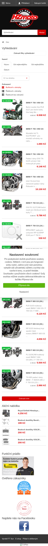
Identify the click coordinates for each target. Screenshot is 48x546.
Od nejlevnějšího (20, 64)
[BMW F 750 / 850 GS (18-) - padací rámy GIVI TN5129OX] (12, 183)
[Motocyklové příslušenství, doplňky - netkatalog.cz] (24, 513)
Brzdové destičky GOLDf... (29, 430)
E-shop (18, 539)
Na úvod (3, 42)
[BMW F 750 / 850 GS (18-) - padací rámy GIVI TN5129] (12, 159)
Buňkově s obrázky (13, 87)
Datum (6, 70)
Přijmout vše (24, 285)
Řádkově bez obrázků (14, 95)
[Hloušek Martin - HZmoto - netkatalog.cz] (24, 505)
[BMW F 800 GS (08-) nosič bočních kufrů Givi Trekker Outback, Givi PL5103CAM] (12, 352)
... (37, 112)
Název (6, 64)
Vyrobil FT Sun (8, 539)
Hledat (41, 32)
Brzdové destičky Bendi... (29, 420)
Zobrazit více (24, 398)
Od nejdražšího (37, 64)
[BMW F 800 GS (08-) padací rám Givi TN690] (12, 380)
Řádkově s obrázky (13, 91)
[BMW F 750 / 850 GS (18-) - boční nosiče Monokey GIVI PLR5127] (12, 109)
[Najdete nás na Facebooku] (24, 526)
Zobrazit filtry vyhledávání (24, 53)
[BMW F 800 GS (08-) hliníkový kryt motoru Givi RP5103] (12, 331)
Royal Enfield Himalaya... (29, 411)
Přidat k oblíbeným (30, 539)
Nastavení (24, 292)
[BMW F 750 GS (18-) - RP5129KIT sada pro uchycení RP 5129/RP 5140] (12, 231)
